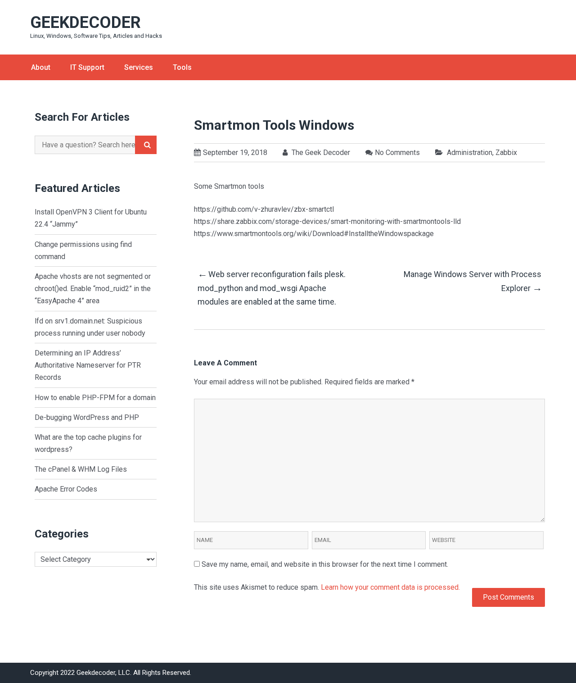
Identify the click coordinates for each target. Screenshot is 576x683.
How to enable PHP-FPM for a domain (95, 397)
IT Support (87, 67)
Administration (469, 152)
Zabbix (506, 152)
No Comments (397, 152)
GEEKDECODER (85, 22)
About (40, 67)
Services (138, 67)
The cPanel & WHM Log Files (81, 469)
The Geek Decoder (320, 152)
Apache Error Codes (66, 489)
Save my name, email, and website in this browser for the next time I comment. (325, 564)
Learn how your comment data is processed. (390, 587)
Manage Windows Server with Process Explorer (472, 281)
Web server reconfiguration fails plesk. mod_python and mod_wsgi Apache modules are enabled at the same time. (272, 287)
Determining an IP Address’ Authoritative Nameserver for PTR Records (88, 365)
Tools (182, 67)
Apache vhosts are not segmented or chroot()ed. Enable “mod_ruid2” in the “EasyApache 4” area (93, 288)
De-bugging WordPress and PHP (87, 417)
